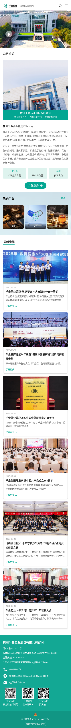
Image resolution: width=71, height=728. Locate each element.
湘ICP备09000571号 (12, 648)
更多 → (64, 198)
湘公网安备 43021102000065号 (35, 719)
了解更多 (33, 185)
